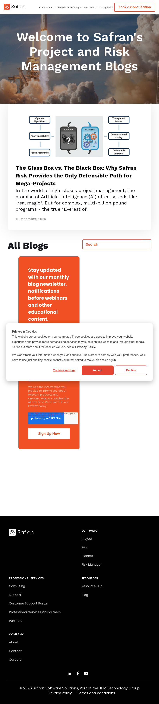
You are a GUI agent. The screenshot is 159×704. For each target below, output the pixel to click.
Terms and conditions (96, 693)
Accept (97, 370)
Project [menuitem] (86, 539)
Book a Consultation (134, 7)
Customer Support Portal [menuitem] (28, 603)
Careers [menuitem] (15, 660)
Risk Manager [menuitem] (91, 565)
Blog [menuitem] (84, 595)
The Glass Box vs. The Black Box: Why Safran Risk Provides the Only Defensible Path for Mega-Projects (76, 176)
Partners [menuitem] (15, 621)
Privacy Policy (86, 346)
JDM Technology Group (119, 688)
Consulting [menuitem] (17, 586)
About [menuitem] (13, 642)
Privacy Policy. (37, 406)
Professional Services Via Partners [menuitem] (35, 612)
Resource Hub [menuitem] (92, 586)
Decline (131, 370)
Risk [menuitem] (84, 547)
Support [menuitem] (15, 595)
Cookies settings (64, 370)
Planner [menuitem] (87, 556)
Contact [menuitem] (15, 651)
